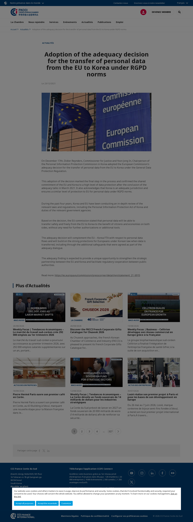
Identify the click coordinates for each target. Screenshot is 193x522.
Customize (66, 503)
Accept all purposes (24, 503)
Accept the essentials (47, 503)
